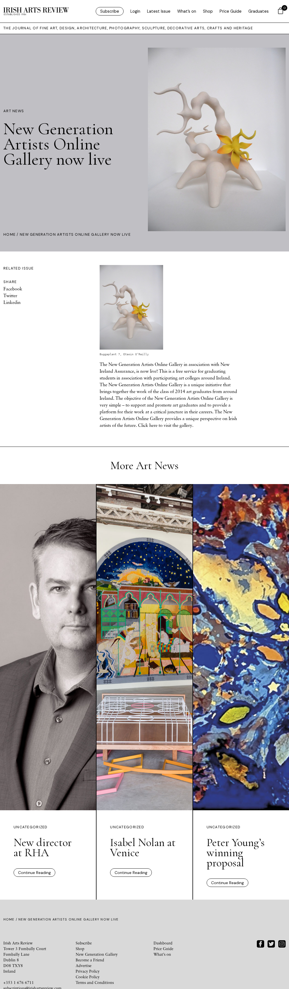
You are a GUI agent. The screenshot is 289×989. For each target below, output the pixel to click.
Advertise (83, 965)
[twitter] (271, 943)
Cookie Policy (88, 976)
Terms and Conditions (95, 982)
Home (9, 234)
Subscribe (109, 11)
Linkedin (12, 302)
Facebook (12, 289)
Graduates (258, 11)
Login (135, 11)
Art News (13, 111)
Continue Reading (34, 872)
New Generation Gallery (97, 954)
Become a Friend (90, 959)
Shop (208, 11)
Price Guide (231, 11)
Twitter (10, 295)
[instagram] (282, 943)
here (153, 425)
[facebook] (260, 943)
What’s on (186, 11)
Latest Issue (158, 11)
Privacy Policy (88, 971)
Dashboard (163, 943)
